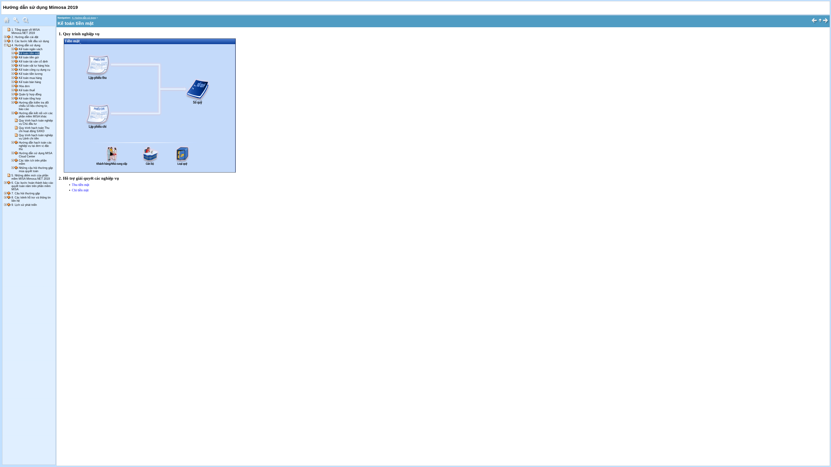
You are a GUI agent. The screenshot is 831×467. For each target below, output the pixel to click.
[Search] (26, 22)
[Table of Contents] (7, 22)
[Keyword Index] (17, 22)
